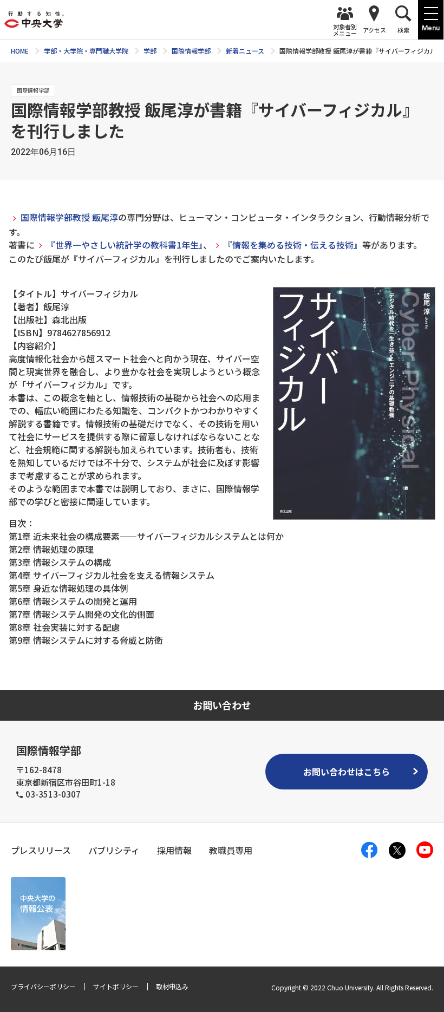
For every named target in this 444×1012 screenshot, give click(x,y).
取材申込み (172, 986)
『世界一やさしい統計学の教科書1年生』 (125, 244)
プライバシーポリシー (43, 986)
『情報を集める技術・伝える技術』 (293, 244)
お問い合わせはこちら (346, 771)
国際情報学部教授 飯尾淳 (69, 217)
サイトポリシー (116, 986)
